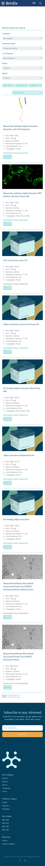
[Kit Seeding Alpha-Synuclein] (22, 502)
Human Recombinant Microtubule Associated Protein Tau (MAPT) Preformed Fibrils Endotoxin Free (18, 586)
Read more (7, 156)
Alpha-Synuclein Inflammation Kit (18, 455)
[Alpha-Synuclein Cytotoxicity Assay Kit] (22, 307)
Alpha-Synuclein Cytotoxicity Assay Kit (21, 324)
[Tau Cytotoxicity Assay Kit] (22, 243)
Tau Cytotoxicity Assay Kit (15, 260)
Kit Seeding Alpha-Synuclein (16, 519)
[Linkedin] (25, 860)
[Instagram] (20, 860)
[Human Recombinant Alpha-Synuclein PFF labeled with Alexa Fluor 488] (22, 176)
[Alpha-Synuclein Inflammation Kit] (22, 439)
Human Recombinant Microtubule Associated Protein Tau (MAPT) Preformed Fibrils (18, 656)
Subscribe (22, 734)
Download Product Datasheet (15, 153)
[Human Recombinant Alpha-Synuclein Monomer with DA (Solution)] (22, 109)
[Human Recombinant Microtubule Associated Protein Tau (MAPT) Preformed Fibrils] (22, 637)
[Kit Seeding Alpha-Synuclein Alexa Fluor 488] (22, 371)
